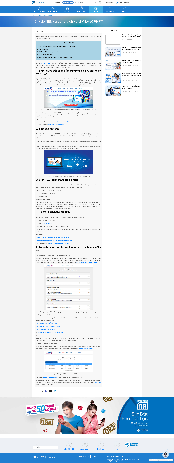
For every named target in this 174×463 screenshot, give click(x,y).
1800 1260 (97, 382)
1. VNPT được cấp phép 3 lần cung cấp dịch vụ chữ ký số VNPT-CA (57, 46)
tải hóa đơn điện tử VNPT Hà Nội (59, 243)
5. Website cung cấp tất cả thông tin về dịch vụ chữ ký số (54, 57)
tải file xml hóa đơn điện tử (56, 124)
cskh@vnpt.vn (84, 449)
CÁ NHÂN (57, 2)
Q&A (116, 449)
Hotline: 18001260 (69, 449)
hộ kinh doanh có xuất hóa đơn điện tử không (58, 122)
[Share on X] (50, 391)
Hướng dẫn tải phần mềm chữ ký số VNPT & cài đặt (53, 237)
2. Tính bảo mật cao (43, 49)
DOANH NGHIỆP (68, 2)
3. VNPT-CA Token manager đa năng (48, 52)
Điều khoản (100, 449)
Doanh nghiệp (42, 15)
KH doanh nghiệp (166, 460)
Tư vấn (50, 15)
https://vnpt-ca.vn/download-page (86, 262)
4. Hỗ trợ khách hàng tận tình (45, 54)
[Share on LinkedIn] (55, 391)
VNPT (33, 15)
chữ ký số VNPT (46, 63)
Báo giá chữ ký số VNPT (51, 377)
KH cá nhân (154, 460)
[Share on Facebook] (46, 391)
